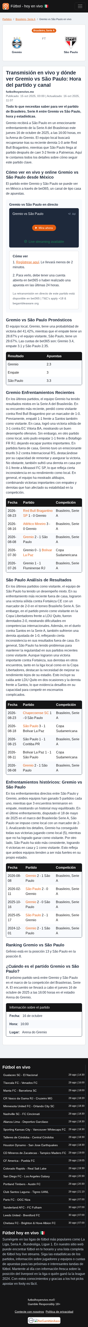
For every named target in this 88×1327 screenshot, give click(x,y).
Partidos (7, 19)
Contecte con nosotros (29, 1311)
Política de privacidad (59, 1311)
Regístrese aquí (27, 262)
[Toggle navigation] (80, 6)
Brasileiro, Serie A (25, 19)
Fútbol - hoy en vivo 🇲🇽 (29, 6)
